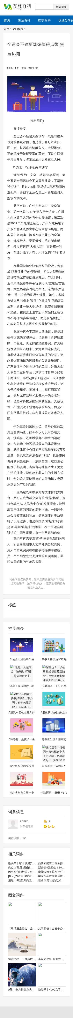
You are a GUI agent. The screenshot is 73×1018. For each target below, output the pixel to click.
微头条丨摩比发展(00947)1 (22, 863)
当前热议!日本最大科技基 (52, 959)
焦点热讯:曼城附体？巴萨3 (22, 867)
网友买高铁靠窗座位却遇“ (52, 876)
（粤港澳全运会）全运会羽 (22, 928)
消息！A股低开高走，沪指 (22, 880)
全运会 (7, 614)
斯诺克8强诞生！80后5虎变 (52, 867)
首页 (6, 29)
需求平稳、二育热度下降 (22, 959)
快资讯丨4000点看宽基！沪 (52, 989)
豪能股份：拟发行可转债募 (52, 872)
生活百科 (24, 20)
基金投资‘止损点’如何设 (52, 880)
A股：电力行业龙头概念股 (22, 989)
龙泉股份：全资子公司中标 (52, 928)
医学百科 (44, 20)
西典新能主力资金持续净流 (52, 863)
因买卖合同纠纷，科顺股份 (22, 872)
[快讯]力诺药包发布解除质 (22, 876)
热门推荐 (17, 29)
